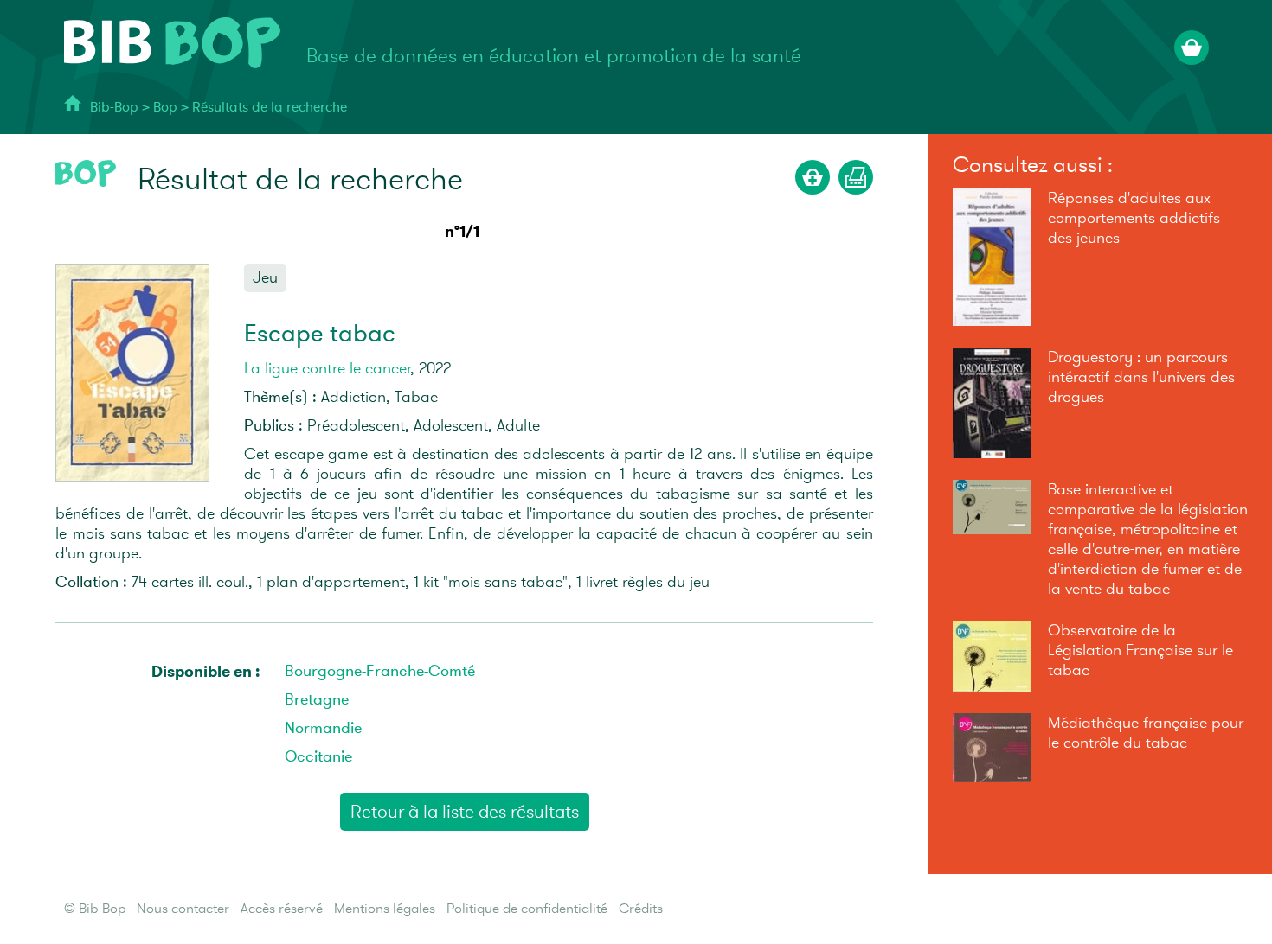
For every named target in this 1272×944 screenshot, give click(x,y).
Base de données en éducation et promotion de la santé (553, 56)
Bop (167, 108)
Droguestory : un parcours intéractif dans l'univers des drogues (1141, 377)
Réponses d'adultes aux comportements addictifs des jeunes (1134, 218)
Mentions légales (384, 909)
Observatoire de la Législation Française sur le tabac (1140, 650)
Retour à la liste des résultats (464, 812)
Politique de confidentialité (526, 909)
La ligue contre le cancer (327, 369)
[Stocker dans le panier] (812, 177)
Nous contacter (183, 909)
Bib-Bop (114, 108)
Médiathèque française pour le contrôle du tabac (1145, 733)
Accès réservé (282, 909)
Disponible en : (205, 671)
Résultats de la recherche (269, 108)
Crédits (641, 909)
